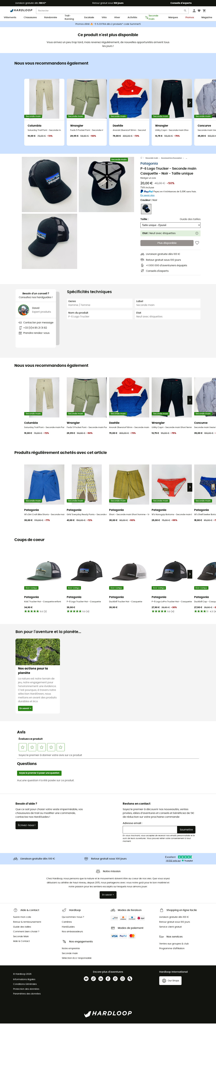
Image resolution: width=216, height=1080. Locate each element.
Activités (132, 17)
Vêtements (10, 17)
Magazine (206, 17)
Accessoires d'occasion (171, 158)
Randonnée (50, 17)
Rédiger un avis (148, 178)
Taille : (144, 219)
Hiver (117, 17)
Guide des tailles (190, 219)
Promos (189, 17)
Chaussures (30, 17)
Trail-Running (69, 17)
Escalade (89, 17)
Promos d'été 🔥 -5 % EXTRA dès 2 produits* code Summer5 (108, 24)
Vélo (104, 17)
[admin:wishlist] (197, 243)
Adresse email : (132, 823)
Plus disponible (167, 243)
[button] (49, 184)
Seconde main (153, 17)
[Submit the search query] (185, 11)
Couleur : (148, 200)
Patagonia (149, 163)
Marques (173, 17)
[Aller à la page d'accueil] (142, 158)
